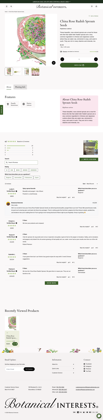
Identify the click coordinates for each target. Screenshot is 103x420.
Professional (28, 177)
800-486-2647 (63, 389)
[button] (93, 16)
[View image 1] (9, 72)
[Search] (11, 6)
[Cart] (96, 6)
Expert (37, 177)
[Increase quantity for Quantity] (96, 59)
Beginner (8, 177)
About (8, 87)
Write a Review (90, 160)
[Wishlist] (92, 6)
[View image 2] (18, 72)
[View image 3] (27, 72)
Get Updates (29, 369)
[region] (90, 147)
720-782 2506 (60, 387)
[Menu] (7, 6)
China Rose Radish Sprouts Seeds (11, 337)
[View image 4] (35, 72)
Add (14, 344)
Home (6, 11)
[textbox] (21, 162)
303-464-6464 (63, 392)
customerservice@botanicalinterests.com (87, 387)
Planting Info (20, 87)
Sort (84, 183)
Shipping (65, 51)
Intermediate (18, 177)
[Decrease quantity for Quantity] (62, 59)
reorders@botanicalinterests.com (85, 389)
